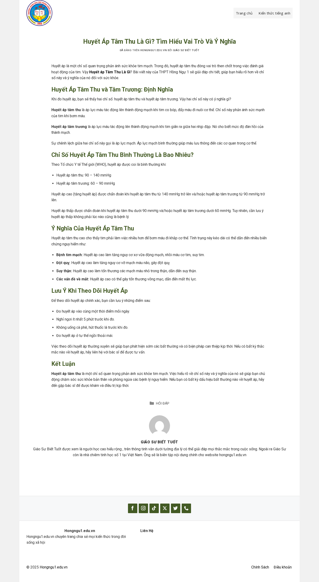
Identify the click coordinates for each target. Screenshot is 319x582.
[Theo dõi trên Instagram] (143, 508)
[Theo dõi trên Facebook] (132, 508)
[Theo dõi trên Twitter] (175, 508)
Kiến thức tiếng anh (274, 13)
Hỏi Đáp (162, 403)
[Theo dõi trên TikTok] (154, 508)
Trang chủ (244, 13)
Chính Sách (260, 567)
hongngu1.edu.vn (153, 50)
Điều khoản (283, 567)
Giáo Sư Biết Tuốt (186, 50)
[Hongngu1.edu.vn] (49, 13)
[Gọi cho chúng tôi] (186, 508)
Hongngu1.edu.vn (53, 567)
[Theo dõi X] (165, 508)
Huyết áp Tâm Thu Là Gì (109, 72)
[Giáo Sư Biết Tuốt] (159, 425)
